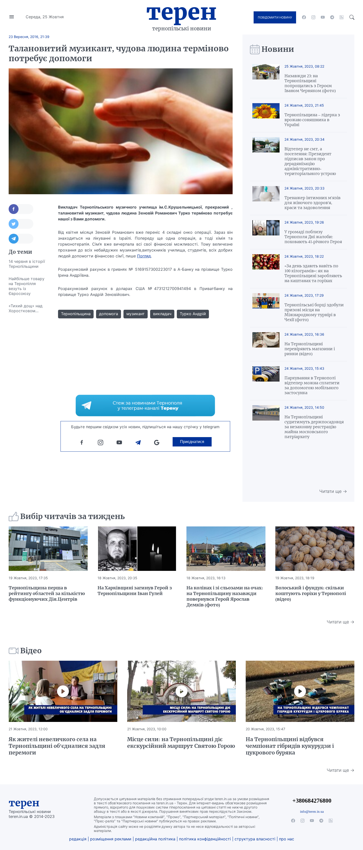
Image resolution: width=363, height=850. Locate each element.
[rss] (341, 17)
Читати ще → (333, 491)
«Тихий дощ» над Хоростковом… (25, 308)
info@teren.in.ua (312, 811)
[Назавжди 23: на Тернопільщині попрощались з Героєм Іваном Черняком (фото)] (266, 78)
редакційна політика (155, 838)
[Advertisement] (28, 391)
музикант (135, 313)
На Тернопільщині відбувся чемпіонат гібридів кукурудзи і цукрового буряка (290, 746)
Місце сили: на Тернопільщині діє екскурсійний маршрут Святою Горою (181, 742)
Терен (181, 12)
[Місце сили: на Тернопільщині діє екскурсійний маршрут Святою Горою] (181, 691)
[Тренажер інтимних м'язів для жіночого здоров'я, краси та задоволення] (266, 198)
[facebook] (304, 17)
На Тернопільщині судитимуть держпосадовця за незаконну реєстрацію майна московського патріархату (314, 426)
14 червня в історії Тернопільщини (27, 264)
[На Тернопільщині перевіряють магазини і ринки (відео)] (266, 344)
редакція (77, 838)
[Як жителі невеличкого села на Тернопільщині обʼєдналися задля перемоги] (63, 691)
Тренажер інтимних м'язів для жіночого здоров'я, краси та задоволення (312, 202)
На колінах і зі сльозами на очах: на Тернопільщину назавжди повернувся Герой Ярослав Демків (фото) (224, 596)
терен (24, 803)
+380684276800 (311, 800)
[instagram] (313, 17)
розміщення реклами (110, 838)
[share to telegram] (21, 239)
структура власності (255, 838)
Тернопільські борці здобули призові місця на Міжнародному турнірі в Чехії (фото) (314, 312)
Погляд (144, 255)
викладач (162, 313)
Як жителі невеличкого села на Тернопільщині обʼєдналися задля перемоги (57, 746)
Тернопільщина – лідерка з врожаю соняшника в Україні (312, 119)
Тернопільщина (76, 313)
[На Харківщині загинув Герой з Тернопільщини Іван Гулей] (137, 548)
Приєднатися (192, 442)
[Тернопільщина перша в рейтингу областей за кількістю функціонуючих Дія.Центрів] (48, 548)
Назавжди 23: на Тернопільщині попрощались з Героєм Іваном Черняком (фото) (310, 83)
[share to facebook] (21, 209)
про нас (286, 838)
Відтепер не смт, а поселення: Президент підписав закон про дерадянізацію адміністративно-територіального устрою (310, 161)
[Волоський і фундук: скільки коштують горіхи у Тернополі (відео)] (314, 548)
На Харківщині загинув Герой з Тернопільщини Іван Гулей (135, 590)
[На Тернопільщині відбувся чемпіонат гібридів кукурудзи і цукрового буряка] (300, 691)
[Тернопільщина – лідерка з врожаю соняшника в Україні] (266, 115)
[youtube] (323, 17)
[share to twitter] (21, 224)
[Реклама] (145, 405)
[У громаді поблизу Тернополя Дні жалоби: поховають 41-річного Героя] (266, 232)
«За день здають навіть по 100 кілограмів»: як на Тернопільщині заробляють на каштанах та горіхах (313, 273)
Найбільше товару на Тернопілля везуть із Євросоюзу (26, 286)
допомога (108, 313)
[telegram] (332, 17)
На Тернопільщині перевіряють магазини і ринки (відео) (309, 348)
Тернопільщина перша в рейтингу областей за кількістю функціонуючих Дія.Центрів (47, 593)
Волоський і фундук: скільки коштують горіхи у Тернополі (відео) (310, 593)
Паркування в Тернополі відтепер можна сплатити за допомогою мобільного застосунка (312, 385)
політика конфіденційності (205, 838)
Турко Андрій (193, 313)
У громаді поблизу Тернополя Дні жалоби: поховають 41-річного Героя (313, 236)
